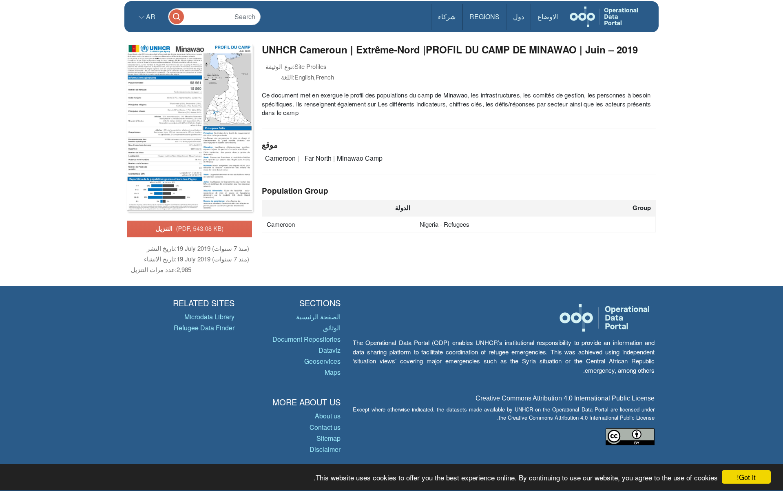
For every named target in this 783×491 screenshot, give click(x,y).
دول (518, 16)
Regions (484, 16)
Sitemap (328, 438)
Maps (333, 372)
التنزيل (190, 228)
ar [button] (149, 16)
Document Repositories (306, 339)
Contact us (325, 427)
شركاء (447, 16)
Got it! (746, 477)
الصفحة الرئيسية (318, 316)
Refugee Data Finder (204, 327)
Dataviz (330, 350)
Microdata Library (209, 316)
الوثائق (332, 327)
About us (328, 415)
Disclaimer (325, 449)
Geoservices (322, 361)
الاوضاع (547, 16)
